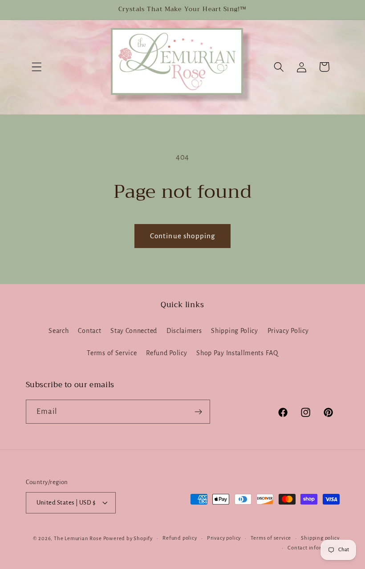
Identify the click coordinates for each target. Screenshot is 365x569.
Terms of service (271, 538)
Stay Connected (133, 330)
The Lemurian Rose (78, 538)
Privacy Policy (288, 330)
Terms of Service (112, 353)
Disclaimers (184, 330)
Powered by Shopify (128, 538)
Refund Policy (166, 353)
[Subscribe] (198, 412)
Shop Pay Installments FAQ (237, 353)
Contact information (313, 548)
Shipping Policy (234, 330)
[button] (37, 67)
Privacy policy (224, 538)
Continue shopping (182, 236)
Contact (89, 330)
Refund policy (179, 538)
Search (59, 330)
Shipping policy (320, 538)
